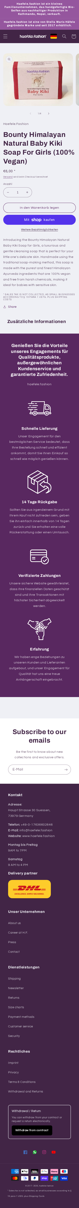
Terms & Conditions (21, 1082)
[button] (5, 36)
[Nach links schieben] (30, 113)
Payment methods (21, 1016)
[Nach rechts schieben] (48, 113)
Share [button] (12, 306)
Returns (13, 997)
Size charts (16, 1007)
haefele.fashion (46, 1186)
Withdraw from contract (32, 1130)
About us (14, 923)
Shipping (14, 978)
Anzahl (7, 184)
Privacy (13, 1072)
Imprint (13, 1062)
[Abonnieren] (66, 770)
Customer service (20, 1026)
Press (12, 942)
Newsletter (16, 988)
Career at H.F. (18, 932)
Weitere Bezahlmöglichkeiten (39, 229)
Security (14, 1036)
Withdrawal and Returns (25, 1091)
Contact (14, 951)
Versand (8, 177)
